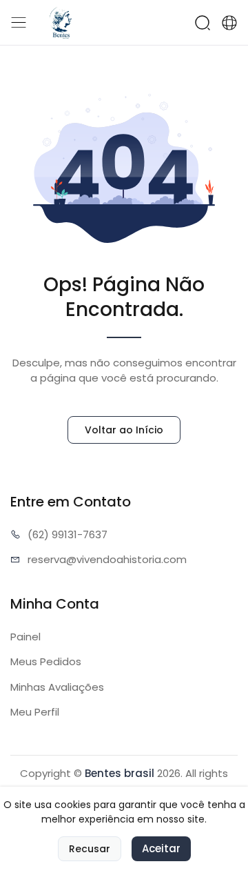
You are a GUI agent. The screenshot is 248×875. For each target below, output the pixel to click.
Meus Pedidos (45, 661)
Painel (25, 636)
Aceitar (161, 848)
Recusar (89, 849)
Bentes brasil (119, 773)
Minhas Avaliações (57, 687)
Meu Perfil (34, 712)
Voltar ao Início (124, 430)
